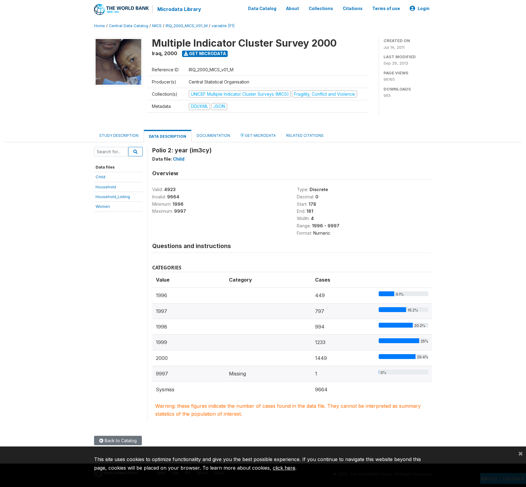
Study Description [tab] (119, 135)
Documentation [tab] (213, 135)
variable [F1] (223, 25)
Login (424, 8)
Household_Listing (113, 196)
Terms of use (386, 8)
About (292, 8)
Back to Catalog (120, 440)
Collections (321, 8)
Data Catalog (262, 8)
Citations (353, 8)
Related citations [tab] (305, 135)
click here (284, 468)
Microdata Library (179, 9)
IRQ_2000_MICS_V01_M (187, 25)
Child (100, 176)
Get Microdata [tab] (260, 135)
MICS (157, 25)
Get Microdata (207, 53)
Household (106, 186)
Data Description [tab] (167, 136)
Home (99, 25)
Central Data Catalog (128, 25)
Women (103, 206)
